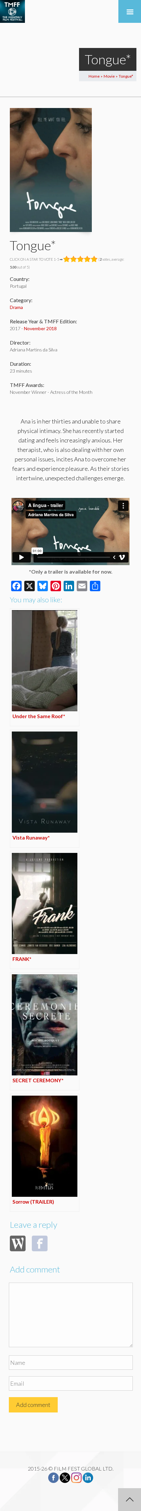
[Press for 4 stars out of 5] (87, 259)
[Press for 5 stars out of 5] (94, 259)
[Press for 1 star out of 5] (66, 259)
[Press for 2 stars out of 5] (73, 259)
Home (94, 76)
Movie (109, 76)
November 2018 (40, 328)
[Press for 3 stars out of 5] (80, 259)
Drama (16, 307)
